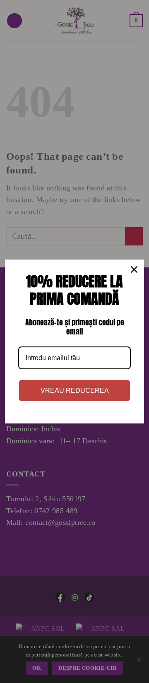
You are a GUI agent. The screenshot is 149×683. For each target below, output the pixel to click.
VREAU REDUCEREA (75, 390)
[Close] (134, 269)
